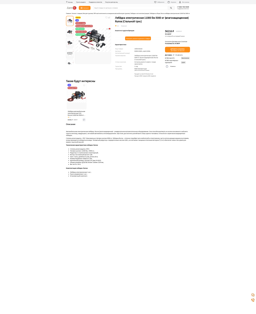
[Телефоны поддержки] (253, 300)
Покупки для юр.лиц (111, 2)
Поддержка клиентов (95, 2)
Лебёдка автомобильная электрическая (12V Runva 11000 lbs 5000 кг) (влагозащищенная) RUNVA (76, 115)
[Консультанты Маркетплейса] (253, 295)
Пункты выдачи (81, 2)
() (141, 70)
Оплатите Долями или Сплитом (176, 42)
